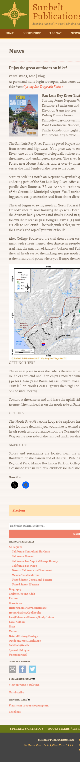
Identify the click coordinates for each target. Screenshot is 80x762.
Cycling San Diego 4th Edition (43, 87)
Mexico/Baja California (25, 575)
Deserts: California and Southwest (32, 570)
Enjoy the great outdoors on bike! (38, 68)
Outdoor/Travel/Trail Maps (25, 641)
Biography (15, 589)
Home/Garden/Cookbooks (25, 612)
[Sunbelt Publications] (14, 14)
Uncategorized (18, 654)
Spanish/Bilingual (19, 650)
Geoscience (16, 603)
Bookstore (31, 33)
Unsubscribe (16, 692)
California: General (23, 556)
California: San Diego (24, 566)
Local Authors (17, 622)
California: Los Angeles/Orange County (35, 561)
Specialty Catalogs (27, 729)
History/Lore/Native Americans (27, 608)
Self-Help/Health (19, 645)
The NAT (56, 33)
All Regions (15, 547)
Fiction (13, 598)
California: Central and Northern (31, 551)
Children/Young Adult (22, 594)
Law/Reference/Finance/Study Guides (31, 617)
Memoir (14, 631)
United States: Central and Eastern (32, 579)
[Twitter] (32, 669)
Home (9, 33)
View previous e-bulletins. (24, 685)
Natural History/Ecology (23, 636)
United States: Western (25, 584)
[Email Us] (12, 669)
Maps (12, 626)
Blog (41, 76)
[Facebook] (22, 669)
